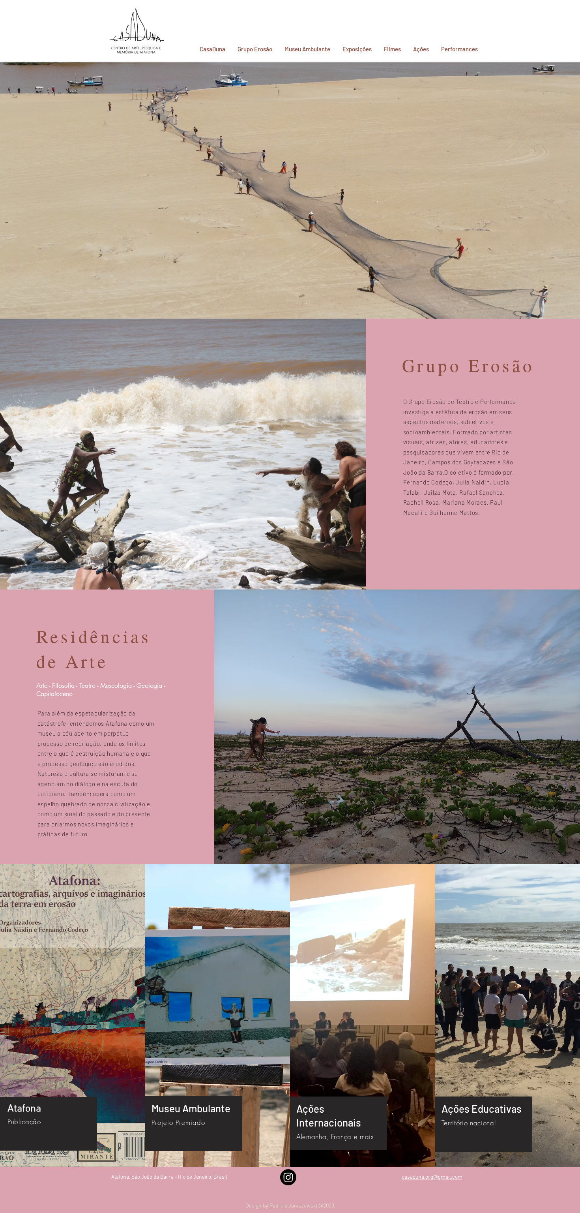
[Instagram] (288, 1177)
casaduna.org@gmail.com (432, 1177)
